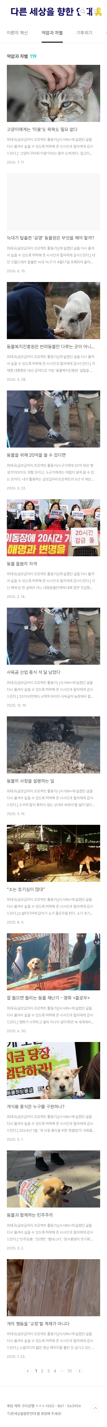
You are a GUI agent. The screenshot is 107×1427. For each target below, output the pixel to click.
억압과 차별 (52, 33)
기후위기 (84, 33)
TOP (95, 1408)
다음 (79, 1371)
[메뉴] (96, 11)
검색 (83, 11)
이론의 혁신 (17, 33)
